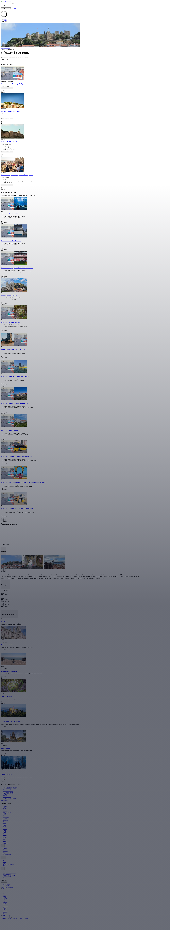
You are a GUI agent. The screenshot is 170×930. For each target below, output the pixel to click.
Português (5, 908)
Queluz (4, 823)
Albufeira (5, 808)
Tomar (4, 821)
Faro (4, 815)
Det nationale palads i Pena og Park (10, 787)
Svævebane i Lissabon (8, 792)
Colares (4, 819)
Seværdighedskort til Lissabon (9, 788)
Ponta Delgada (6, 817)
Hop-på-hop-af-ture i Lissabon (9, 798)
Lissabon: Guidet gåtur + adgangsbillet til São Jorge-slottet (17, 175)
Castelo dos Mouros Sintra (8, 793)
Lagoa (4, 830)
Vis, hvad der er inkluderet (6, 87)
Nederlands (5, 906)
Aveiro (4, 826)
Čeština (4, 896)
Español (5, 901)
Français (5, 902)
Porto (4, 807)
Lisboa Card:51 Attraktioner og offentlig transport (14, 84)
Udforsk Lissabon (4, 800)
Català (4, 895)
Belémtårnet (5, 795)
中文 (4, 913)
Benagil (4, 841)
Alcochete (5, 833)
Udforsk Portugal (4, 843)
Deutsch (5, 898)
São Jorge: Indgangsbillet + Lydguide (11, 111)
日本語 (4, 907)
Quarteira (5, 818)
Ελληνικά (5, 899)
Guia (4, 838)
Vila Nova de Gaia (7, 812)
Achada (4, 839)
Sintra (4, 809)
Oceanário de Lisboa (7, 789)
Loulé (4, 825)
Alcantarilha (5, 820)
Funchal (5, 811)
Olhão (4, 824)
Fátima (4, 831)
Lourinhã (5, 829)
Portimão (5, 814)
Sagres (4, 837)
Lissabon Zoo (6, 794)
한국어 (4, 903)
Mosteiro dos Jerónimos (8, 791)
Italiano (4, 904)
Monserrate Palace (7, 797)
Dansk (4, 897)
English (4, 893)
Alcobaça (5, 835)
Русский (5, 911)
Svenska (5, 912)
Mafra (4, 827)
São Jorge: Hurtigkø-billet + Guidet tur (11, 142)
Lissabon (5, 806)
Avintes (4, 836)
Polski (4, 909)
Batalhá (4, 832)
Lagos (4, 813)
